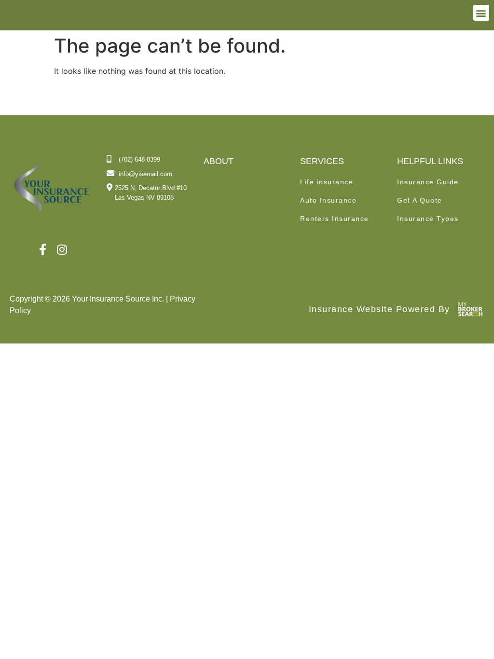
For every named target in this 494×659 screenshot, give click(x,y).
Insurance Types (428, 218)
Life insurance (326, 182)
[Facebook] (42, 250)
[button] (481, 13)
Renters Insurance (334, 218)
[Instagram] (62, 250)
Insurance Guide (428, 182)
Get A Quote (419, 200)
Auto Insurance (328, 200)
